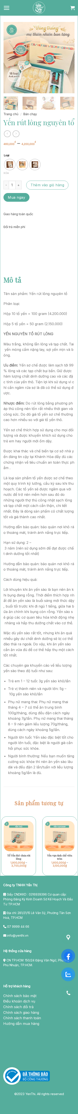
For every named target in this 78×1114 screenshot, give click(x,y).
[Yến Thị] (39, 8)
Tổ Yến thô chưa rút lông (18, 857)
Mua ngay (16, 197)
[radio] (9, 164)
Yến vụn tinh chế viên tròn (59, 857)
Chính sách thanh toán (22, 1018)
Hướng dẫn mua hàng (21, 1023)
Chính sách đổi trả (18, 1007)
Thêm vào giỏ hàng (47, 185)
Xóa (6, 173)
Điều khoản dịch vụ (19, 1001)
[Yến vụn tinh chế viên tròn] (60, 836)
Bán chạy (30, 114)
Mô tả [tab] (12, 279)
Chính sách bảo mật (19, 996)
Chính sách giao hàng (21, 1012)
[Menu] (6, 8)
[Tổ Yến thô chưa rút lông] (19, 836)
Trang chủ (10, 114)
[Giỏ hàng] (72, 8)
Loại (6, 155)
